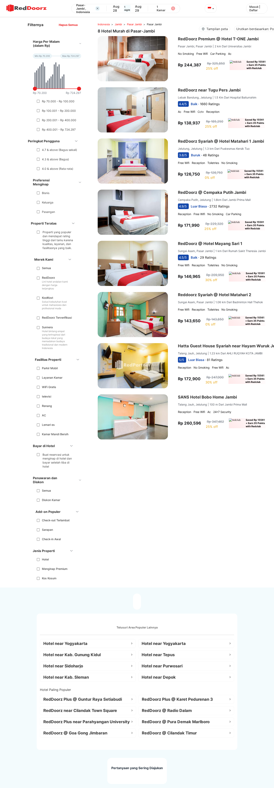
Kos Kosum (49, 578)
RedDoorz (48, 277)
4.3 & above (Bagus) (55, 159)
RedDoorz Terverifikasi (57, 317)
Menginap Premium (54, 568)
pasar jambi (134, 24)
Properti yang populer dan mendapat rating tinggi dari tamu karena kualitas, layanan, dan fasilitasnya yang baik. (58, 239)
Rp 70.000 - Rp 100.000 (58, 101)
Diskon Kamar (51, 500)
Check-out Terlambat (56, 520)
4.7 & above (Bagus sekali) (59, 149)
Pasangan (48, 212)
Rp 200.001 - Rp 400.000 (59, 120)
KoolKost (47, 297)
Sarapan (47, 529)
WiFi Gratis (49, 387)
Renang (47, 406)
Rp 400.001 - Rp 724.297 (59, 129)
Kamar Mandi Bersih (55, 434)
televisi (46, 396)
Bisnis (45, 193)
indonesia (104, 24)
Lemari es (48, 424)
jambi (118, 24)
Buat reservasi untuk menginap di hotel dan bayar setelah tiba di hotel (57, 460)
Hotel (45, 559)
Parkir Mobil (50, 368)
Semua (46, 268)
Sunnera (47, 327)
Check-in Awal (51, 539)
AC (44, 415)
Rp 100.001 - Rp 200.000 (59, 110)
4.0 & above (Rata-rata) (57, 168)
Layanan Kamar (52, 377)
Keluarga (47, 202)
